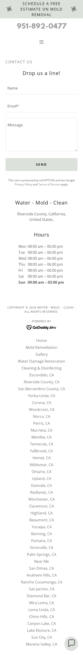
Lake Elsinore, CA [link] (41, 630)
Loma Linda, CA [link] (41, 609)
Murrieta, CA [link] (41, 430)
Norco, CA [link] (41, 416)
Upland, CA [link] (41, 478)
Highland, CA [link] (41, 513)
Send (41, 164)
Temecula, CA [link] (41, 444)
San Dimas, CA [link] (41, 568)
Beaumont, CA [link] (41, 519)
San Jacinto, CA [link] (41, 589)
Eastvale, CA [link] (41, 485)
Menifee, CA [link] (41, 437)
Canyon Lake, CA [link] (41, 623)
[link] (42, 326)
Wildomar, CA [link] (41, 464)
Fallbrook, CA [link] (41, 450)
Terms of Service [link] (49, 184)
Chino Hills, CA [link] (41, 616)
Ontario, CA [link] (41, 471)
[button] (41, 41)
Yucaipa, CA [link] (42, 526)
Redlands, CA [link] (41, 492)
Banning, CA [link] (41, 533)
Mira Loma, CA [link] (41, 602)
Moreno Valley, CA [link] (41, 644)
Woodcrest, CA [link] (41, 409)
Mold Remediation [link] (41, 347)
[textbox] (41, 88)
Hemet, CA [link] (42, 457)
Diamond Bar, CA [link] (41, 595)
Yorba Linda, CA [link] (41, 395)
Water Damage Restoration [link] (41, 361)
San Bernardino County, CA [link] (41, 388)
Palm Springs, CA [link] (41, 554)
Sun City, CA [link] (41, 637)
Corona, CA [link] (41, 402)
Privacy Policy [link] (23, 184)
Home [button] (41, 340)
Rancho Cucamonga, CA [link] (41, 582)
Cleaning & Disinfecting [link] (41, 368)
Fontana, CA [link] (41, 540)
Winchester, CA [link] (41, 499)
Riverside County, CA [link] (41, 381)
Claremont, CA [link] (41, 506)
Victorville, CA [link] (41, 547)
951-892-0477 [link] (41, 27)
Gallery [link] (42, 354)
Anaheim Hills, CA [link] (42, 575)
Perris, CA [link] (41, 423)
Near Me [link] (41, 561)
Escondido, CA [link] (41, 375)
